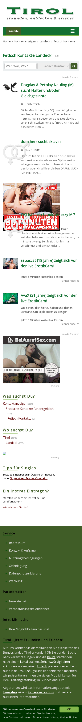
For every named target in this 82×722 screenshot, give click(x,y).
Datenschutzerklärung (25, 573)
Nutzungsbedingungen (26, 558)
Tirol (6, 437)
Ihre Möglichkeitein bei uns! (29, 629)
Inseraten (10, 692)
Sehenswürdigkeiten (55, 662)
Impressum (17, 543)
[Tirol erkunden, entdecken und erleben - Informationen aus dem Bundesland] (41, 21)
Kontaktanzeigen (25, 41)
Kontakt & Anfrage (22, 550)
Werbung (16, 581)
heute (51, 657)
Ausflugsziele (32, 671)
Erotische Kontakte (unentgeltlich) (30, 409)
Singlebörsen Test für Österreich (28, 478)
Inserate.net (17, 601)
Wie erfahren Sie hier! (15, 507)
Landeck (44, 41)
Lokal (24, 662)
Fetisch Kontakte (64, 41)
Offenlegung (18, 566)
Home (7, 41)
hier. (75, 717)
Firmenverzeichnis (41, 692)
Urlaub (42, 666)
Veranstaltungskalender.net (29, 609)
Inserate (13, 31)
